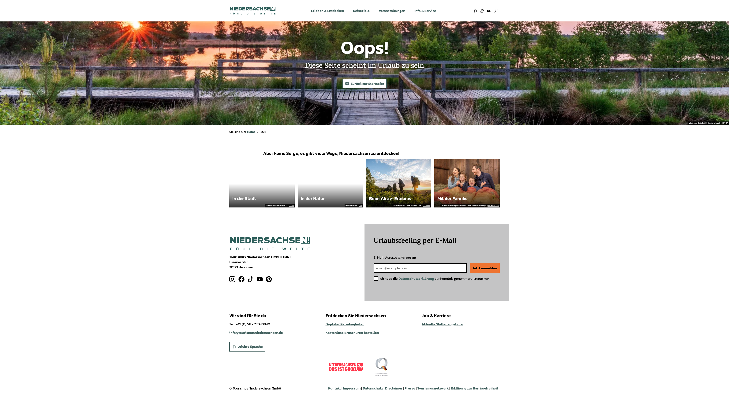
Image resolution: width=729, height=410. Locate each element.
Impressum (352, 388)
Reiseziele (361, 10)
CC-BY (291, 206)
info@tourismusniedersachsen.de (256, 332)
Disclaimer (393, 388)
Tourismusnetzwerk (433, 388)
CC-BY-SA (724, 123)
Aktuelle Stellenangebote (442, 324)
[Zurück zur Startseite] (252, 10)
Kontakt (334, 388)
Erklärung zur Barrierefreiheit (474, 388)
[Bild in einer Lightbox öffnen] (269, 243)
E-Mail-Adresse (395, 257)
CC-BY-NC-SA (493, 206)
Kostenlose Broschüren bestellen (352, 332)
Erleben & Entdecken (327, 10)
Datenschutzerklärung (416, 278)
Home (251, 131)
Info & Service (425, 10)
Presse (410, 388)
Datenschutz (373, 388)
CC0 (360, 206)
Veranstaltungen (392, 10)
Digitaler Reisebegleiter (345, 324)
